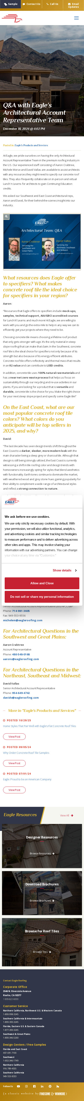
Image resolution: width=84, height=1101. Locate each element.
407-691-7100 (9, 1052)
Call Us (53, 4)
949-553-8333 (9, 1076)
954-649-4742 (21, 693)
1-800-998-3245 (10, 1014)
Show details (62, 570)
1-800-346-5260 (10, 1037)
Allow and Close (42, 583)
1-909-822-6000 (10, 999)
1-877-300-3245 (10, 1029)
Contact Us (33, 4)
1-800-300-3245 (10, 1021)
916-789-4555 (9, 1068)
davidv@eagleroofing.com (21, 697)
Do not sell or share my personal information (42, 596)
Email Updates (73, 5)
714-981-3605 (21, 611)
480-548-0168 (21, 654)
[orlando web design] (35, 1093)
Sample (12, 4)
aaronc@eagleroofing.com (21, 659)
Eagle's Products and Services (31, 145)
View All (65, 815)
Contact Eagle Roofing (15, 980)
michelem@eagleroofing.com (22, 620)
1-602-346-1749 (10, 1060)
